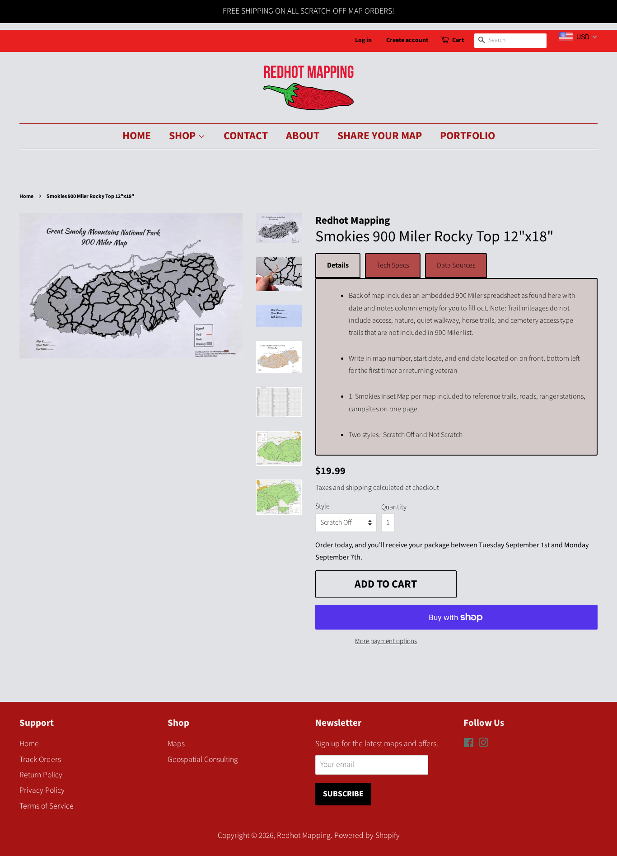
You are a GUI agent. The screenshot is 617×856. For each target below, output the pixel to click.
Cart (458, 40)
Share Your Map (379, 136)
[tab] (337, 265)
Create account (407, 40)
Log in (363, 40)
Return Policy (40, 775)
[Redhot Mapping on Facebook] (468, 744)
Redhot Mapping (304, 835)
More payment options (386, 641)
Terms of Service (46, 806)
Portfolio (467, 136)
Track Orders (40, 759)
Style (322, 506)
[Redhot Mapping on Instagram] (483, 744)
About (302, 136)
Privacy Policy (42, 790)
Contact (246, 136)
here (554, 296)
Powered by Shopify (367, 835)
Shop (183, 136)
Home (136, 136)
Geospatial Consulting (203, 759)
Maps (176, 743)
